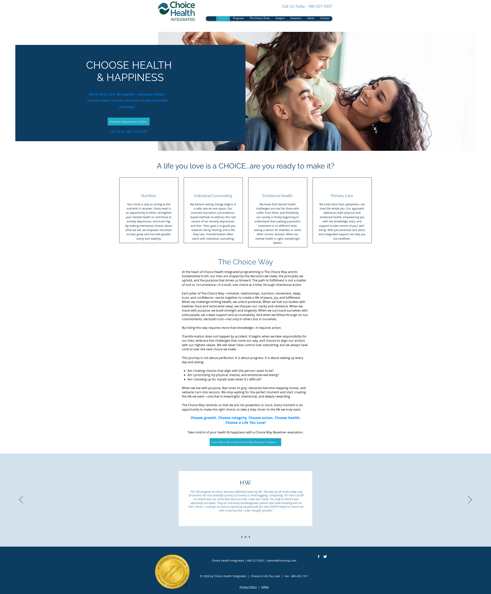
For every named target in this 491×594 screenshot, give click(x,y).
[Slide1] (241, 537)
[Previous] (21, 500)
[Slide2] (245, 537)
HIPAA (265, 587)
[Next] (470, 500)
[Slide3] (249, 537)
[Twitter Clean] (325, 556)
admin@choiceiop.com (281, 560)
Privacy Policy (248, 587)
